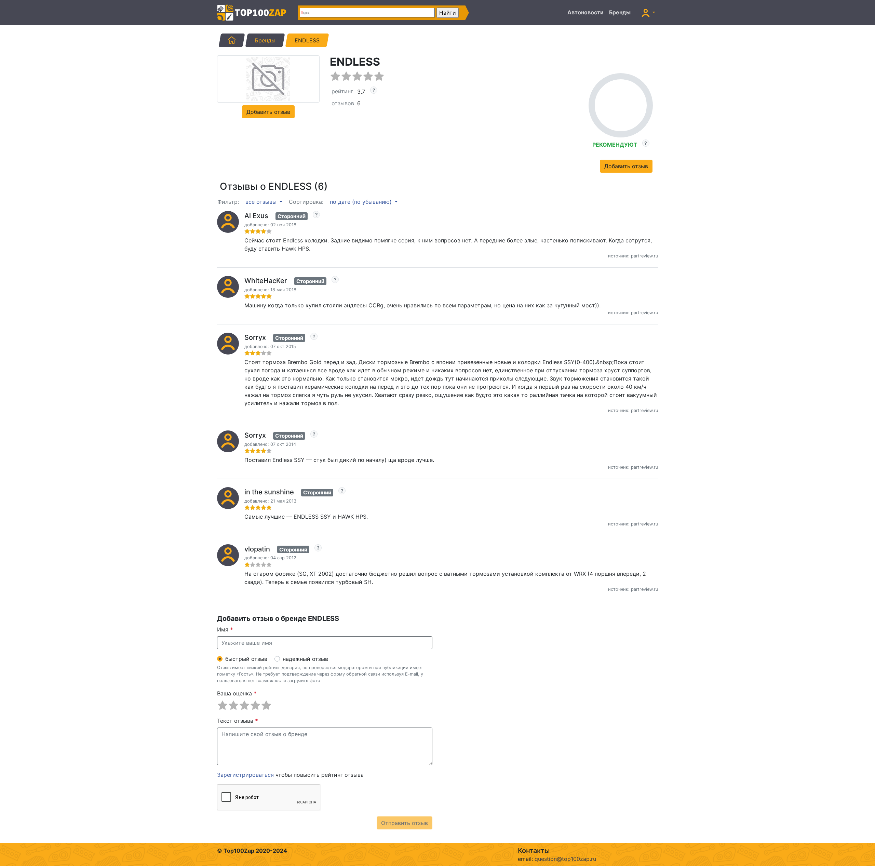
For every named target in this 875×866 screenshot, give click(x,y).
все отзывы (261, 201)
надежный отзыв (305, 658)
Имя (225, 629)
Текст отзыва (237, 720)
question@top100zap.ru (565, 858)
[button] (648, 12)
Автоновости (585, 12)
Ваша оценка (237, 693)
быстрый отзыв (246, 658)
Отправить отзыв (404, 823)
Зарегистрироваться (245, 774)
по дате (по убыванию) (361, 201)
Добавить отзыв (268, 111)
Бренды (620, 12)
